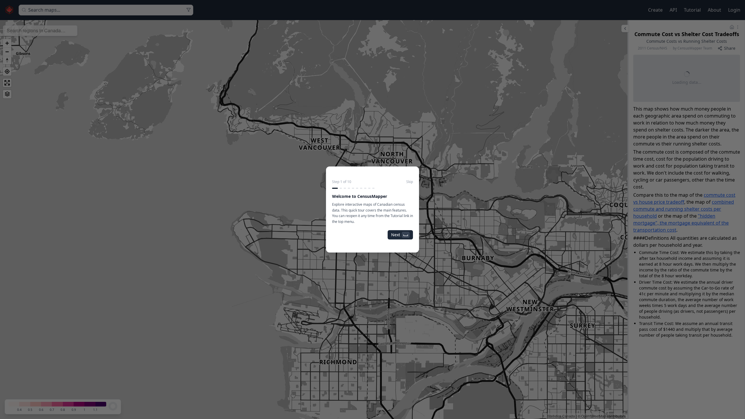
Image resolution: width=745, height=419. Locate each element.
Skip (409, 182)
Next (395, 234)
